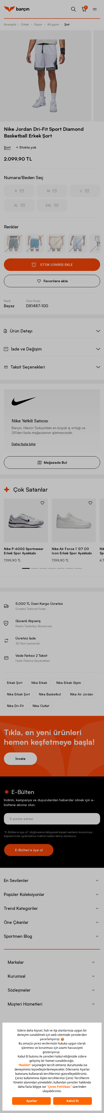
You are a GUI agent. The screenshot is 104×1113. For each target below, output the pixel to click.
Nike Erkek (39, 683)
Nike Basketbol (50, 694)
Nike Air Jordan (81, 694)
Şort (66, 24)
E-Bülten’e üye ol (29, 850)
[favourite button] (42, 502)
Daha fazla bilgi (24, 444)
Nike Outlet (41, 706)
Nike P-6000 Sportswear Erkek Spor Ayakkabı (24, 551)
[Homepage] (16, 9)
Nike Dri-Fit (15, 706)
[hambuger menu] (94, 9)
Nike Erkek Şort (18, 694)
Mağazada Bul (55, 462)
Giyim (38, 24)
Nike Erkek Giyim (68, 683)
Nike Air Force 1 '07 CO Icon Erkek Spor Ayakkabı (72, 551)
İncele (20, 759)
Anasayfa (10, 24)
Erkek (25, 24)
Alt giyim (53, 24)
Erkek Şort (14, 683)
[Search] (73, 9)
